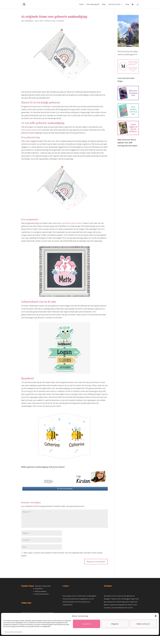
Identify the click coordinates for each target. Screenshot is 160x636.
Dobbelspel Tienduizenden (43, 586)
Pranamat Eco (39, 588)
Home (81, 4)
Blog (103, 4)
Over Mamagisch (93, 4)
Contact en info (114, 4)
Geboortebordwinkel (29, 130)
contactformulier (68, 605)
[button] (156, 616)
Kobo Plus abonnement (42, 594)
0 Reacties (60, 21)
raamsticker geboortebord (72, 223)
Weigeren (115, 624)
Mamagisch (29, 21)
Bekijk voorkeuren (143, 624)
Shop (127, 4)
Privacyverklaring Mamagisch (13, 632)
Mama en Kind (50, 21)
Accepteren (86, 624)
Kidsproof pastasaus (40, 591)
